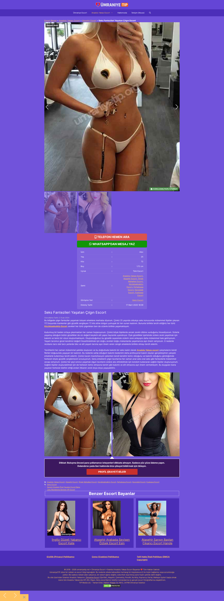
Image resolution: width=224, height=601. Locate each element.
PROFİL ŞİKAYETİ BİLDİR (112, 471)
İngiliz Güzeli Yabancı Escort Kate (66, 541)
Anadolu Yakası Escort (101, 13)
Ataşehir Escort (89, 20)
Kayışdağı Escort (138, 482)
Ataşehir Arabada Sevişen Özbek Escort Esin (112, 541)
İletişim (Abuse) (138, 13)
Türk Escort (138, 271)
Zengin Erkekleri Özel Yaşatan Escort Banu (63, 487)
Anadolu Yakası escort (148, 350)
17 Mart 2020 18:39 (134, 305)
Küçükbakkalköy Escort (55, 326)
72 (142, 261)
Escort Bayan (50, 20)
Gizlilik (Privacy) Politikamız (60, 557)
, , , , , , (133, 286)
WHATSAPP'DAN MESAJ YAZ (113, 244)
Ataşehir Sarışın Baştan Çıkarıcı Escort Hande (157, 541)
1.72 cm (140, 266)
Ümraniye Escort (80, 13)
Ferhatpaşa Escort (124, 482)
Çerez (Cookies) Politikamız (105, 557)
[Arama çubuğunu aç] (150, 12)
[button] (176, 107)
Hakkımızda (122, 13)
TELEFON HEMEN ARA (113, 237)
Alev (141, 252)
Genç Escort (137, 300)
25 (142, 257)
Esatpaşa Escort (152, 482)
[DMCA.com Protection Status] (112, 587)
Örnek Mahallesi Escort (88, 482)
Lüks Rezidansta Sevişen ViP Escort (61, 490)
